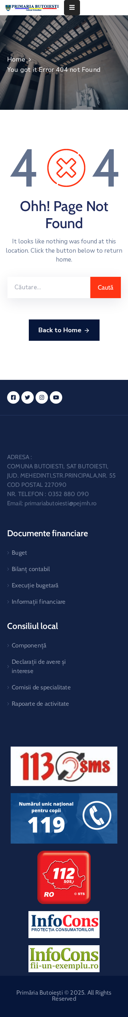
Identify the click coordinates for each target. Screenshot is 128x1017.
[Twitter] (27, 397)
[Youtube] (56, 397)
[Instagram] (42, 397)
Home (16, 59)
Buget (19, 552)
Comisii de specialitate (41, 687)
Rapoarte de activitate (40, 703)
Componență (29, 645)
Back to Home (59, 330)
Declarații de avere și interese (39, 666)
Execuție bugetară (35, 585)
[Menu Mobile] (72, 7)
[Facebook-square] (13, 397)
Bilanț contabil (31, 568)
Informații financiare (38, 601)
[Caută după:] (48, 287)
